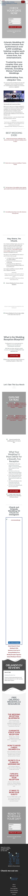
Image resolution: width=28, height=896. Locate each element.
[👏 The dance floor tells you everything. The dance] (14, 624)
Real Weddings (14, 892)
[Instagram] (10, 874)
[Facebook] (7, 874)
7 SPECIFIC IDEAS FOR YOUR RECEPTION (14, 776)
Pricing (14, 886)
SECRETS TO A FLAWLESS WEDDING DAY (14, 762)
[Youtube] (14, 874)
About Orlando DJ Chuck (14, 646)
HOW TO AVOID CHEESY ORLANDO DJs (14, 747)
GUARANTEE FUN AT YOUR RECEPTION (14, 732)
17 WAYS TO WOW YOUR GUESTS (14, 792)
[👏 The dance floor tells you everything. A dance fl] (14, 538)
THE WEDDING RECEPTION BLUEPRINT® (14, 716)
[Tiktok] (20, 874)
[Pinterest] (17, 874)
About (14, 884)
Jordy (3, 0)
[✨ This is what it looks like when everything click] (14, 568)
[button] (4, 677)
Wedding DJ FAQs (14, 648)
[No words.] (14, 607)
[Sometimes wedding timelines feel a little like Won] (14, 594)
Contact (14, 894)
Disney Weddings (14, 890)
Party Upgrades (14, 888)
